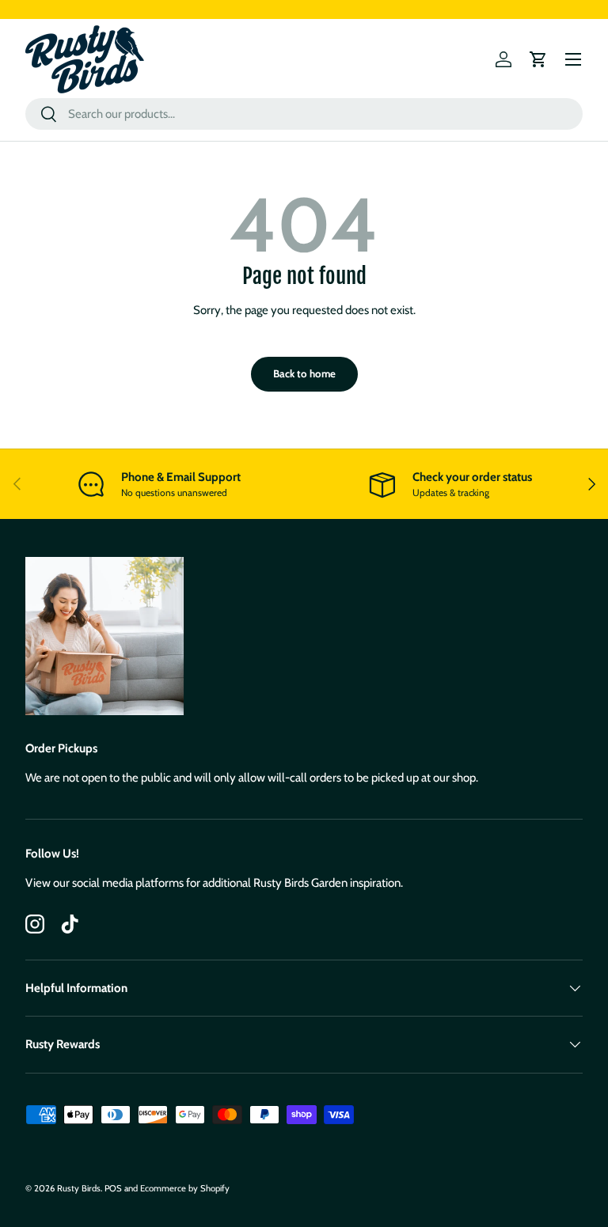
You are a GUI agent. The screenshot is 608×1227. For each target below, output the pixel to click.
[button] (538, 59)
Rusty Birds (79, 1188)
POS (113, 1188)
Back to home (304, 373)
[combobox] (304, 114)
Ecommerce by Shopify (185, 1188)
